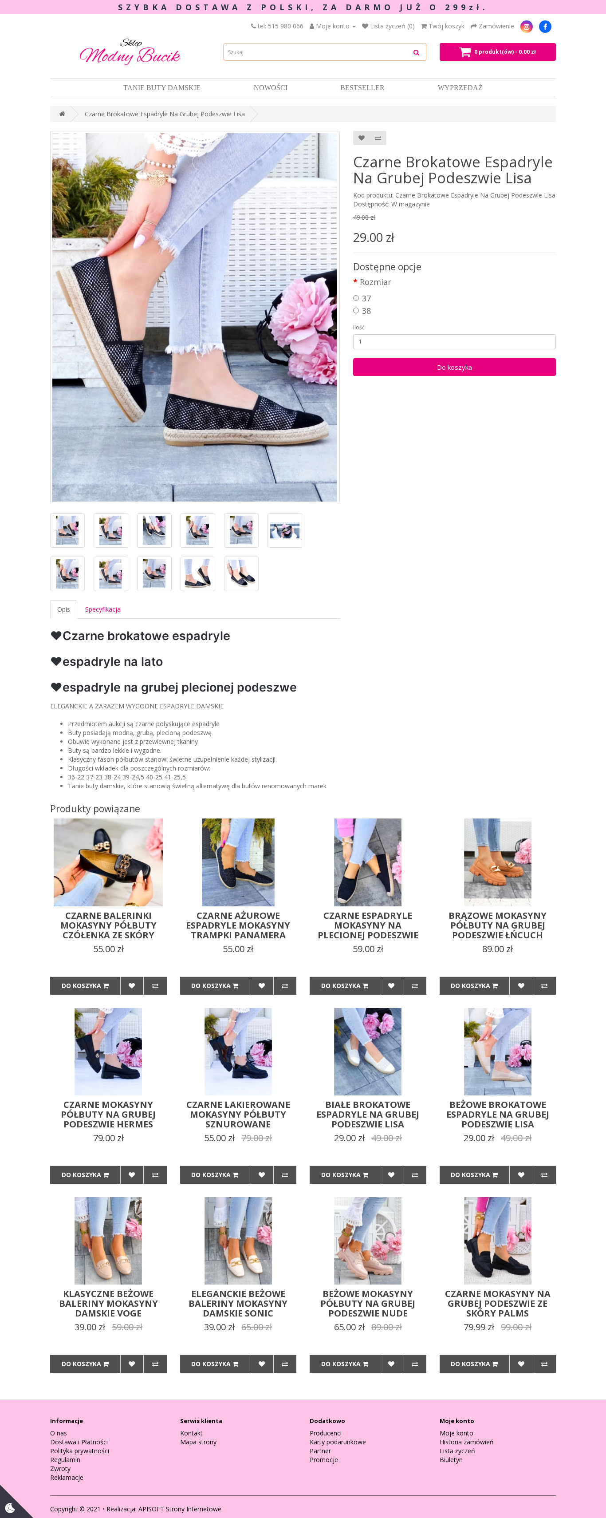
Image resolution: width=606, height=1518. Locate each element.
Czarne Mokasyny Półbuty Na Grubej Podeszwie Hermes (108, 1114)
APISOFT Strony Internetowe (179, 1509)
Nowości (270, 87)
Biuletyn (451, 1459)
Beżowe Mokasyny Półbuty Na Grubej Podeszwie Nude (367, 1303)
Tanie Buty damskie (162, 87)
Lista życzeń (457, 1451)
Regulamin (65, 1459)
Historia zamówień (467, 1442)
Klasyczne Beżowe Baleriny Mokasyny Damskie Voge (108, 1303)
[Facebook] (545, 26)
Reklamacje (66, 1477)
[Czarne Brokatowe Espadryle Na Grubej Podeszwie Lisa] (195, 317)
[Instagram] (526, 26)
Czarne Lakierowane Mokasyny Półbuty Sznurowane (238, 1114)
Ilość (359, 327)
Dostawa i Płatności (79, 1442)
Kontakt (191, 1433)
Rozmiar (375, 282)
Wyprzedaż (460, 87)
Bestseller (362, 87)
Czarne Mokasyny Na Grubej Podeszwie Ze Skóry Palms (498, 1303)
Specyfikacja (103, 609)
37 (366, 298)
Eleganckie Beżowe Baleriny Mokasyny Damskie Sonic (238, 1303)
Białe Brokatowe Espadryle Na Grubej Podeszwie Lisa (367, 1114)
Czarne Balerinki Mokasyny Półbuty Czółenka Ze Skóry (108, 925)
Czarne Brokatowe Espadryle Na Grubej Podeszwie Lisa (165, 114)
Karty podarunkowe (338, 1442)
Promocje (324, 1459)
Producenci (326, 1433)
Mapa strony (198, 1442)
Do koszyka (454, 367)
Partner (320, 1451)
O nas (58, 1433)
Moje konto (456, 1433)
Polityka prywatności (79, 1451)
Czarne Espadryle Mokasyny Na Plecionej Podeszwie (368, 925)
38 (366, 311)
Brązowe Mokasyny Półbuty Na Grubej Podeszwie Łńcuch (498, 925)
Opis (63, 609)
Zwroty (60, 1468)
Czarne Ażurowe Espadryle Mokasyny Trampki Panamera (238, 925)
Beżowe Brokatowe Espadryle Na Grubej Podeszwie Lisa (497, 1114)
